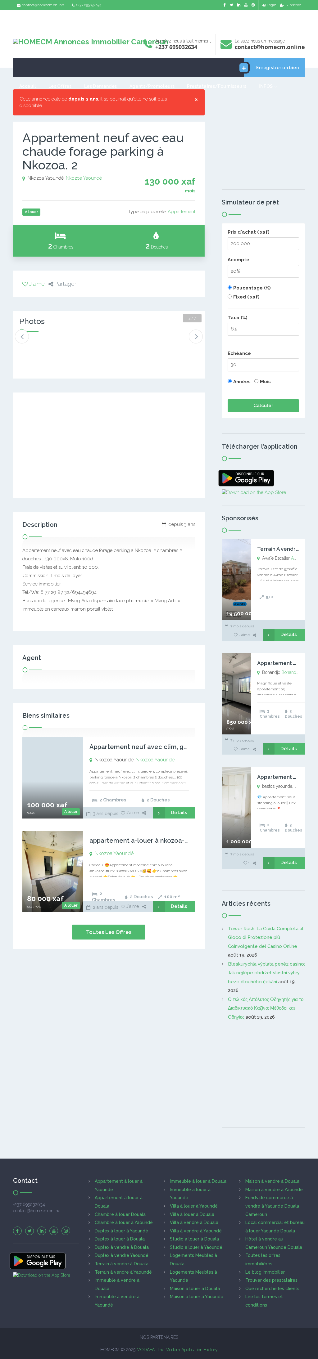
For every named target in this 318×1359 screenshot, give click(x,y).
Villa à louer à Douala (192, 1214)
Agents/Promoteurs (152, 86)
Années (242, 381)
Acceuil (27, 86)
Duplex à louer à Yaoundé (121, 1230)
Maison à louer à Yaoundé (196, 1296)
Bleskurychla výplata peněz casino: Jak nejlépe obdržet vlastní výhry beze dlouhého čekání (266, 972)
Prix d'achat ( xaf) (249, 232)
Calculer (263, 405)
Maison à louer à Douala (195, 1288)
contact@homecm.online (43, 5)
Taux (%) (238, 318)
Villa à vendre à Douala (194, 1222)
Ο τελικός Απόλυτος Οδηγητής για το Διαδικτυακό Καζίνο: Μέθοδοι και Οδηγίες (265, 1008)
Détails (179, 812)
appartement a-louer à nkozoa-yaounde (150, 840)
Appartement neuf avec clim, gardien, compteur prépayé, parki (184, 747)
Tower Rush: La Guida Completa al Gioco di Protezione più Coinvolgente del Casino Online (265, 937)
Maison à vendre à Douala (272, 1181)
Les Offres (60, 86)
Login (271, 5)
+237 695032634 (88, 5)
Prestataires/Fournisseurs (216, 86)
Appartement (181, 211)
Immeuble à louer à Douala (198, 1181)
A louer (70, 812)
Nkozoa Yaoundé (84, 178)
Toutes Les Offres (108, 932)
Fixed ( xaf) (246, 297)
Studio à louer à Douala (194, 1238)
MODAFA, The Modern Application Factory (177, 1349)
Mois (265, 381)
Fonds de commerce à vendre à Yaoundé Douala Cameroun (272, 1206)
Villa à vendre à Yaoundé (196, 1230)
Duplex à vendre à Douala (122, 1247)
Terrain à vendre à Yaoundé (123, 1272)
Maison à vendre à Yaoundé (274, 1189)
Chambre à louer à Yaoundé (124, 1222)
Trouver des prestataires (271, 1280)
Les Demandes (100, 86)
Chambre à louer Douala (120, 1214)
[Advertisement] (159, 20)
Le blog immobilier (265, 1272)
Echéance (239, 353)
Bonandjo (290, 672)
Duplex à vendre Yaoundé (121, 1255)
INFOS (266, 86)
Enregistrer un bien (277, 67)
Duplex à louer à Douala (120, 1238)
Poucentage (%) (252, 288)
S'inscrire (293, 5)
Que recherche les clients (272, 1288)
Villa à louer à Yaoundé (194, 1206)
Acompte (238, 259)
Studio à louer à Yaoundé (196, 1247)
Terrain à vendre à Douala (121, 1263)
